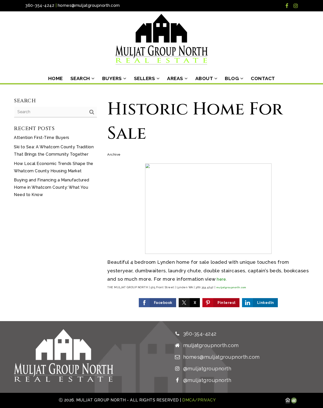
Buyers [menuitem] (112, 78)
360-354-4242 (39, 5)
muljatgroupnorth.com (231, 287)
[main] (161, 203)
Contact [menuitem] (263, 78)
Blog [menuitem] (232, 78)
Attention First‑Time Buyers (41, 137)
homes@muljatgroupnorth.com (89, 5)
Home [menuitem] (55, 78)
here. (222, 279)
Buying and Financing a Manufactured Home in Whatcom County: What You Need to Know (51, 187)
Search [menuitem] (81, 78)
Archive (114, 154)
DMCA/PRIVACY (198, 400)
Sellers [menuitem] (145, 78)
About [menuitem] (204, 78)
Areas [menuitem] (175, 78)
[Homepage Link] (161, 38)
